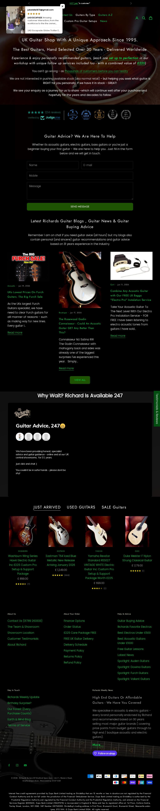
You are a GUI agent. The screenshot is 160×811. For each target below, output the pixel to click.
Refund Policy (72, 662)
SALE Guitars (114, 507)
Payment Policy (74, 650)
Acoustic (11, 285)
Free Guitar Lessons (131, 649)
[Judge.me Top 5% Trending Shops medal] (126, 115)
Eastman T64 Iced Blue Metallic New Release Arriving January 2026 (61, 560)
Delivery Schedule (75, 645)
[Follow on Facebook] (9, 765)
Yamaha (99, 551)
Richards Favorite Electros (135, 627)
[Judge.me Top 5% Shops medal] (113, 115)
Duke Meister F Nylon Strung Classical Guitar (137, 558)
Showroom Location (21, 633)
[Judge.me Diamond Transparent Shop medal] (73, 115)
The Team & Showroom (23, 627)
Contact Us (65, 15)
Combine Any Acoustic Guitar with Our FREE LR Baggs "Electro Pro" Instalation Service (130, 295)
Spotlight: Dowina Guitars (134, 667)
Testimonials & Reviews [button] (157, 408)
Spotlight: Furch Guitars (133, 673)
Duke (137, 551)
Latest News (126, 655)
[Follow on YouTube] (25, 765)
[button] (62, 6)
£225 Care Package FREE (80, 633)
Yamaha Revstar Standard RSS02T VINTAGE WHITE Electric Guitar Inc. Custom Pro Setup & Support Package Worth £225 (99, 567)
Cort (112, 284)
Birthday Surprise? (19, 703)
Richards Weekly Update (23, 697)
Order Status (72, 627)
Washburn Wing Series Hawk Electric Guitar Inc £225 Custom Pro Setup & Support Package (23, 564)
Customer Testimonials (23, 639)
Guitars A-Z (105, 15)
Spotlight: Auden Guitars (133, 661)
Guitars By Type (85, 15)
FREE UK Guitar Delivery (78, 639)
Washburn (23, 551)
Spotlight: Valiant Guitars (134, 679)
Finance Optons (74, 621)
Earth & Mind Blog (19, 719)
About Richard (17, 645)
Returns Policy (73, 656)
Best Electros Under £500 (134, 633)
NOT (74, 3)
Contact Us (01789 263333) (25, 621)
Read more (15, 332)
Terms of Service (19, 725)
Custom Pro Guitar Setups (80, 21)
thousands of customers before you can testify (96, 71)
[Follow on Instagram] (17, 765)
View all (79, 380)
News (103, 21)
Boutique (63, 312)
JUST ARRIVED (47, 507)
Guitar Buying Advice (131, 621)
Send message (80, 206)
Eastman (61, 551)
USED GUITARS (81, 507)
